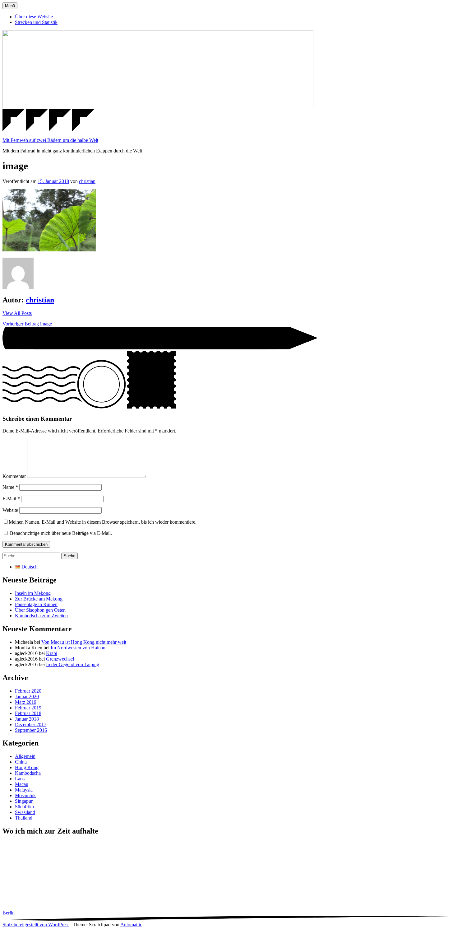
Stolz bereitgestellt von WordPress (35, 924)
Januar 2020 (27, 696)
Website (10, 510)
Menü (10, 5)
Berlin (8, 912)
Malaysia (24, 789)
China (21, 761)
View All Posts (17, 313)
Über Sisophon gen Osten (40, 610)
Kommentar (14, 476)
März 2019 (25, 702)
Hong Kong (27, 767)
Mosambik (25, 795)
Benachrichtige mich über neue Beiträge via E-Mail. (61, 533)
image (27, 323)
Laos (20, 778)
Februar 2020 (28, 691)
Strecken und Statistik (36, 22)
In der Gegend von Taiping (72, 664)
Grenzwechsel (60, 658)
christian (87, 181)
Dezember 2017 (30, 724)
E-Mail (11, 498)
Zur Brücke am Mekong (38, 598)
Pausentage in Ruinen (36, 604)
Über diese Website (34, 16)
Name (10, 487)
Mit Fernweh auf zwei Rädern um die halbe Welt (50, 140)
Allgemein (25, 756)
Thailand (23, 817)
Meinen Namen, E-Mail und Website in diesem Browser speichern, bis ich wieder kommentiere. (102, 522)
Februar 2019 (28, 707)
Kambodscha (28, 773)
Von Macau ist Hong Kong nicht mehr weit (83, 642)
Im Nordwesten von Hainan (78, 647)
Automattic (131, 924)
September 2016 (31, 730)
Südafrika (24, 806)
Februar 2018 (28, 713)
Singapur (24, 801)
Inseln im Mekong (33, 593)
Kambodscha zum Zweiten (41, 615)
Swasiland (25, 812)
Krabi (51, 653)
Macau (21, 784)
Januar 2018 (27, 719)
